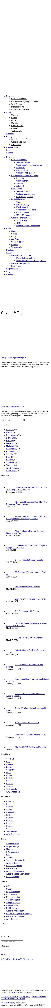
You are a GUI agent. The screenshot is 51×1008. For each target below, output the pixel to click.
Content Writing (12, 844)
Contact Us (11, 770)
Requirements (12, 905)
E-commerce (11, 435)
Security (9, 454)
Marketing (10, 446)
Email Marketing (13, 897)
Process (9, 784)
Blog (8, 762)
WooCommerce (12, 468)
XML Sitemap (19, 999)
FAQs (8, 773)
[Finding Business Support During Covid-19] (25, 353)
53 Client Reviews (27, 959)
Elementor (10, 438)
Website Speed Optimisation (18, 874)
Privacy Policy (24, 997)
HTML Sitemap (7, 999)
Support (9, 462)
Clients (9, 767)
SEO (8, 457)
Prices (9, 781)
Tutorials (9, 465)
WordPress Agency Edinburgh (19, 914)
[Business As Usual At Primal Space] (25, 402)
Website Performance (15, 916)
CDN (8, 886)
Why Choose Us (13, 792)
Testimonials (11, 789)
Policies (4, 997)
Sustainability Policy (39, 997)
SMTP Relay (11, 908)
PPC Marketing (12, 852)
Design (9, 432)
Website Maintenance (15, 871)
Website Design (13, 863)
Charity (9, 889)
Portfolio (9, 778)
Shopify (9, 460)
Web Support (11, 919)
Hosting (9, 441)
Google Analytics (13, 903)
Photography (11, 449)
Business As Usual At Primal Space (12, 407)
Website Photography (15, 911)
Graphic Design (12, 846)
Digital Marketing (13, 892)
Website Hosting (13, 868)
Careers (9, 764)
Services (10, 786)
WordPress (11, 471)
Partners (9, 775)
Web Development (14, 866)
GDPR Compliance (14, 900)
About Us (10, 759)
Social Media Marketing (16, 860)
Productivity (11, 451)
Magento (10, 443)
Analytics (10, 430)
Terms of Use (13, 997)
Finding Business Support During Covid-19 (15, 358)
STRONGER (11, 992)
